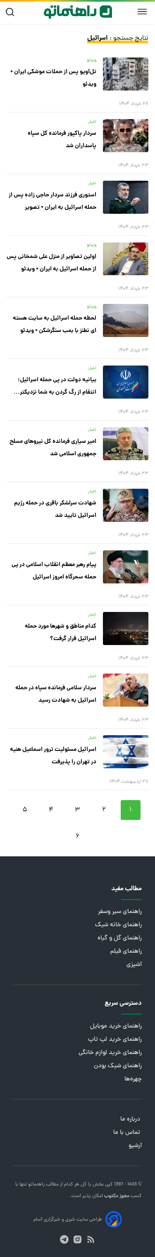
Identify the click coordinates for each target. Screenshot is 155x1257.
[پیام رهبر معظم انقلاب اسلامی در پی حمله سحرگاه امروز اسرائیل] (125, 566)
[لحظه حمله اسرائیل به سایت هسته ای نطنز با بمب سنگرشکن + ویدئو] (125, 320)
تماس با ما (127, 1133)
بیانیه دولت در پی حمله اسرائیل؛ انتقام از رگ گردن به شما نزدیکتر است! (57, 387)
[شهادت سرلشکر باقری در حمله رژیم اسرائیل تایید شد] (125, 505)
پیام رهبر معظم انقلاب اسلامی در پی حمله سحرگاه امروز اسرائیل (54, 571)
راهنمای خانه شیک (118, 925)
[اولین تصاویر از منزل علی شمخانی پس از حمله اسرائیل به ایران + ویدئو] (125, 258)
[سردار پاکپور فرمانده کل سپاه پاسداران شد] (125, 135)
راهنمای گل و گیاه (120, 938)
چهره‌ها (133, 1079)
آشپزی (134, 965)
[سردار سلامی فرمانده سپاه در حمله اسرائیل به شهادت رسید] (125, 690)
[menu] (142, 12)
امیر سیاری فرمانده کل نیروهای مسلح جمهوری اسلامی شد (53, 448)
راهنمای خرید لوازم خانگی (110, 1053)
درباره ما (131, 1119)
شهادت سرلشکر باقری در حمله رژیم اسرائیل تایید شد (55, 509)
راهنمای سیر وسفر (120, 912)
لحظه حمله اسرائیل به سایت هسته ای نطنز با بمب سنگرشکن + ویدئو (54, 324)
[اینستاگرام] (77, 1239)
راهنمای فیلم (126, 951)
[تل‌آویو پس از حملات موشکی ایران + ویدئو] (125, 74)
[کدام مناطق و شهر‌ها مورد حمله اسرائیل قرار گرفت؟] (125, 628)
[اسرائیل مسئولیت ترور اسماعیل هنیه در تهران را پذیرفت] (125, 751)
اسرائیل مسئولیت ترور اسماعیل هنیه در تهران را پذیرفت (53, 756)
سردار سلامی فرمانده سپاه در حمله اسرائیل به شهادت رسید (55, 694)
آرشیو (135, 1146)
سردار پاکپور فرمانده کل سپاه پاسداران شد (62, 140)
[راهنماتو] (78, 12)
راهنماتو (36, 1184)
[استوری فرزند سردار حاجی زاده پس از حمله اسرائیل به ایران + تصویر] (125, 197)
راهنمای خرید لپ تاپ (115, 1039)
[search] (12, 12)
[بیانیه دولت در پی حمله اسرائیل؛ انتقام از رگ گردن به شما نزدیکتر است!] (125, 382)
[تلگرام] (64, 1239)
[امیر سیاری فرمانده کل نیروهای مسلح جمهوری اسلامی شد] (125, 443)
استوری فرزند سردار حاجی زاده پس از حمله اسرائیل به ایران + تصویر (52, 201)
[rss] (91, 1239)
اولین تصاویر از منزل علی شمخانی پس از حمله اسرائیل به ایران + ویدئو (51, 263)
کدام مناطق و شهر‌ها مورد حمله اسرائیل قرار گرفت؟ (60, 632)
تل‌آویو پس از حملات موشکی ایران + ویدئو (53, 78)
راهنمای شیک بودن (118, 1066)
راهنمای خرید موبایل (116, 1026)
